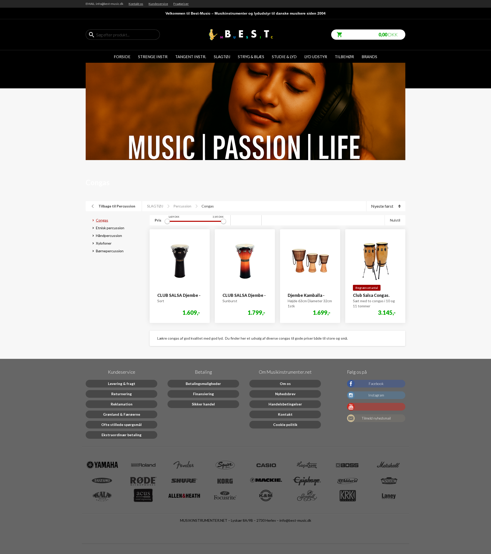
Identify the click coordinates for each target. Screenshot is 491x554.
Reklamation (121, 404)
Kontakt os (136, 4)
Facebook (376, 383)
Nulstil (395, 220)
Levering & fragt (121, 383)
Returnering (121, 394)
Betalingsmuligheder (203, 383)
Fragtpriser (181, 4)
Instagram (376, 395)
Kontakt (285, 414)
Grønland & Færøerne (121, 414)
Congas (208, 206)
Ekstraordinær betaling (121, 435)
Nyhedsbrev (285, 394)
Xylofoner (103, 243)
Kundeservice (158, 4)
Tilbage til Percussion (116, 206)
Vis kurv (337, 32)
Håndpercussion (109, 235)
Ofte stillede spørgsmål (121, 424)
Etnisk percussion (110, 228)
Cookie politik (285, 424)
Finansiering (203, 394)
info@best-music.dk (295, 520)
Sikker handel (203, 404)
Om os (285, 383)
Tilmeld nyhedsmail (376, 418)
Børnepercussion (110, 251)
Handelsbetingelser (285, 404)
